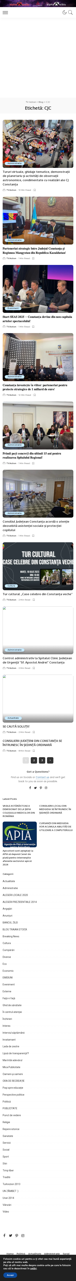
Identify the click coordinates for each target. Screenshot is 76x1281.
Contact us (42, 777)
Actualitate (13, 718)
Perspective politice (13, 1094)
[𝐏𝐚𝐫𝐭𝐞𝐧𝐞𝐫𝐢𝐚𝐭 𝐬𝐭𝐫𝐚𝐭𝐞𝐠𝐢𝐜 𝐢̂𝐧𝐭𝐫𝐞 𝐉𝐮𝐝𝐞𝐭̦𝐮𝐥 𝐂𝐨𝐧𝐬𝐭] (38, 221)
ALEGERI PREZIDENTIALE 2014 (20, 902)
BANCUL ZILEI (10, 922)
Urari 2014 (8, 1198)
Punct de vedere (12, 1115)
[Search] (69, 12)
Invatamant (9, 1039)
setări (33, 1268)
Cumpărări (8, 950)
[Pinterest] (40, 788)
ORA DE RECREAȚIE (14, 1080)
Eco (5, 963)
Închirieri (7, 1018)
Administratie (15, 163)
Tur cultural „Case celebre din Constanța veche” (38, 594)
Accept (10, 1275)
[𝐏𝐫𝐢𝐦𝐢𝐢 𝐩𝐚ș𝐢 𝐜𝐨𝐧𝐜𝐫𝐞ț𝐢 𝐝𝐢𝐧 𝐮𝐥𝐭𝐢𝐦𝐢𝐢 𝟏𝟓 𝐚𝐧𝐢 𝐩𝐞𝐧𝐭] (38, 425)
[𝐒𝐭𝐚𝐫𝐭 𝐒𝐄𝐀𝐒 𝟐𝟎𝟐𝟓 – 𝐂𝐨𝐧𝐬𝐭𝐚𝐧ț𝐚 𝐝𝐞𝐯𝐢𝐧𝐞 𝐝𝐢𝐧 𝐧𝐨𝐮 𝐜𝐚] (38, 289)
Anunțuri (7, 915)
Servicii (7, 1142)
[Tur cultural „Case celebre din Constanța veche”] (38, 566)
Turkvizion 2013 (11, 1184)
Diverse (7, 957)
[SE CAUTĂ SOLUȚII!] (38, 699)
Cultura (11, 586)
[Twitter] (35, 788)
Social (6, 1149)
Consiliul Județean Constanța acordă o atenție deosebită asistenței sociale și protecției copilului (36, 526)
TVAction (11, 190)
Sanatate (8, 1136)
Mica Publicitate (11, 1067)
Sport (6, 1156)
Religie (6, 1122)
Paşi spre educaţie (13, 1087)
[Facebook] (30, 788)
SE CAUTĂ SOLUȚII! (16, 726)
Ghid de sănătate (12, 1005)
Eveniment (13, 308)
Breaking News (11, 936)
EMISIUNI (8, 977)
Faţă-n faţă (9, 998)
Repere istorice (11, 1129)
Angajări (7, 908)
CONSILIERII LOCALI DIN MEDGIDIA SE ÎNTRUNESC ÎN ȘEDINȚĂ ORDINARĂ (55, 809)
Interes (6, 1025)
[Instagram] (46, 788)
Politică (7, 1101)
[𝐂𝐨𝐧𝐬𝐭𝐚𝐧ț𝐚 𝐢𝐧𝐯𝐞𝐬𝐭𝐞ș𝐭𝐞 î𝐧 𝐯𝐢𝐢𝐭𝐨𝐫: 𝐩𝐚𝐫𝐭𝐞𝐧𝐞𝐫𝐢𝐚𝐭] (38, 357)
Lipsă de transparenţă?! (16, 1053)
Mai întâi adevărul (12, 1060)
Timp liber (8, 1170)
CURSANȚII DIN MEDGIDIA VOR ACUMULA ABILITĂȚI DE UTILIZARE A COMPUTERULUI (56, 827)
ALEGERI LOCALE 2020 (15, 895)
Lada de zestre (11, 1046)
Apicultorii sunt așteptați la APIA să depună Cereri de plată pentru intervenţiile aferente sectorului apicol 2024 (18, 857)
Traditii (6, 1177)
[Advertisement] (38, 58)
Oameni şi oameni (13, 1074)
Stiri (5, 1163)
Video (6, 1211)
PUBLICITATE (10, 1108)
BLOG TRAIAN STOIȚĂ (15, 929)
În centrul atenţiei (12, 1012)
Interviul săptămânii (14, 1032)
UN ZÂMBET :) (10, 1191)
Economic (8, 970)
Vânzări (7, 1204)
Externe (7, 991)
